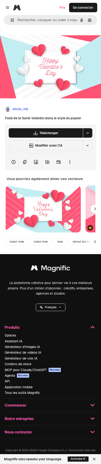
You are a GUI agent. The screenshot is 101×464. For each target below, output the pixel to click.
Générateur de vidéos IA (23, 352)
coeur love (41, 242)
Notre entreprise (19, 418)
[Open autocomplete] (10, 20)
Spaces (10, 335)
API (7, 381)
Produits (12, 327)
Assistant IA (13, 341)
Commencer (15, 405)
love (60, 242)
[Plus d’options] (69, 162)
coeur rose (17, 242)
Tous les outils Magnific (22, 393)
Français (50, 307)
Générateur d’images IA (22, 347)
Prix (62, 7)
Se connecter (83, 7)
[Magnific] (50, 269)
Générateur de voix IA (21, 358)
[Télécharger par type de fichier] (87, 133)
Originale (31, 40)
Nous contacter (18, 431)
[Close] (94, 459)
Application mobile (19, 387)
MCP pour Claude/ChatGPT (32, 370)
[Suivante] (95, 208)
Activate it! (78, 459)
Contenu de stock (18, 364)
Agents (16, 375)
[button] (51, 307)
